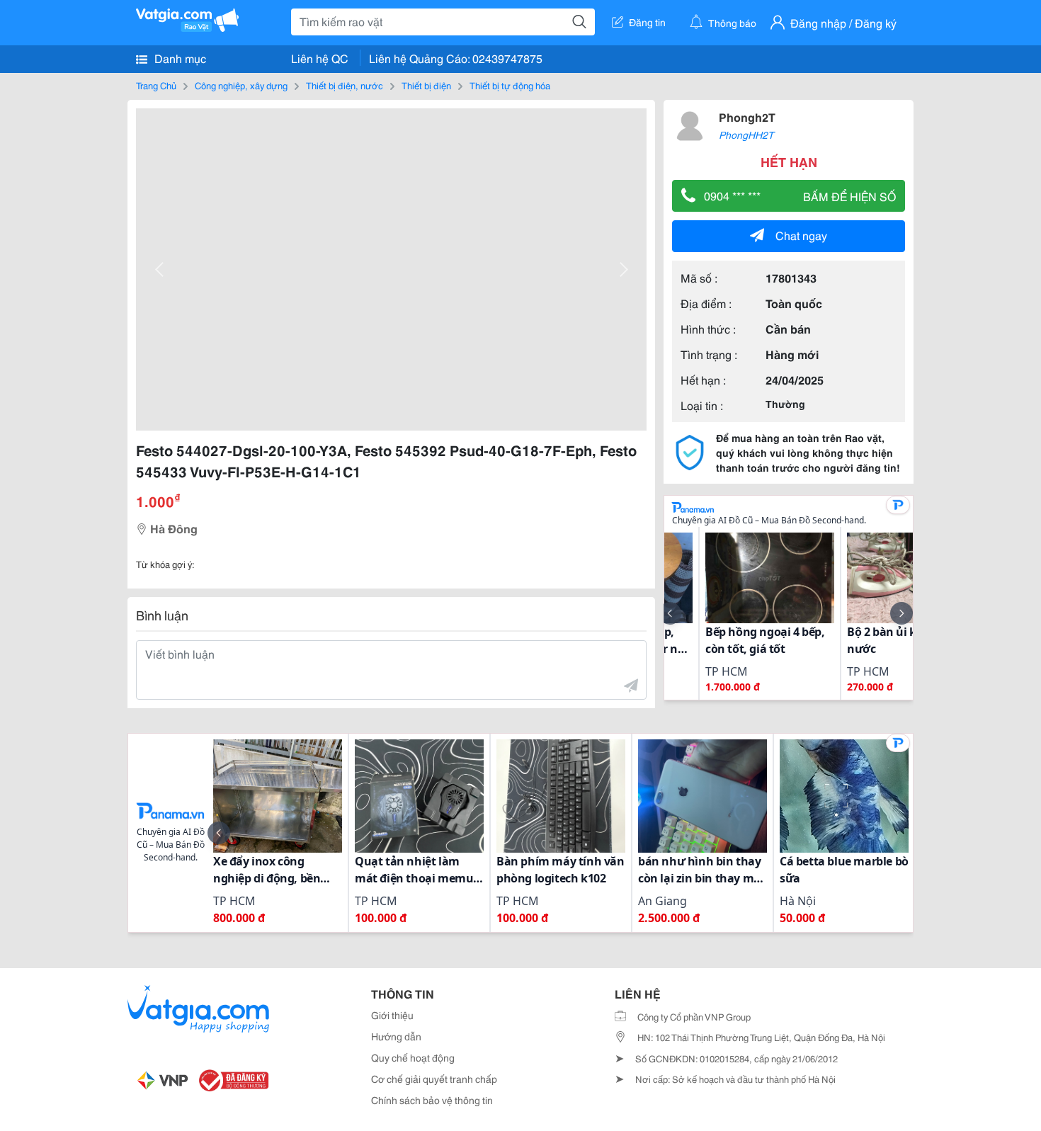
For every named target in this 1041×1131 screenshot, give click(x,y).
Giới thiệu (392, 1015)
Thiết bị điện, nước (344, 85)
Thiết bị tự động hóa (510, 85)
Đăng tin (647, 22)
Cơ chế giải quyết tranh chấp (434, 1079)
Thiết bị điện (426, 85)
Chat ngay (801, 235)
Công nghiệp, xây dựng (241, 85)
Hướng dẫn (396, 1036)
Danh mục (179, 58)
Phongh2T (747, 116)
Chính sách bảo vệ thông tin (432, 1100)
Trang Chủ (156, 85)
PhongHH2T (746, 134)
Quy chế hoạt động (413, 1057)
